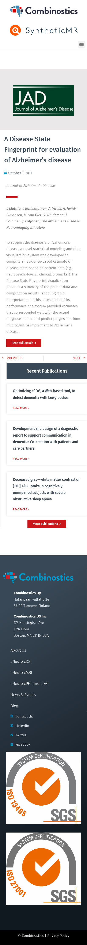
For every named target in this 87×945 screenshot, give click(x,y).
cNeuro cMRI (21, 672)
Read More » (21, 407)
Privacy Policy (58, 935)
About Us (18, 650)
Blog (14, 706)
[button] (81, 44)
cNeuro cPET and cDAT (30, 683)
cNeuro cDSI (21, 661)
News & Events (23, 694)
